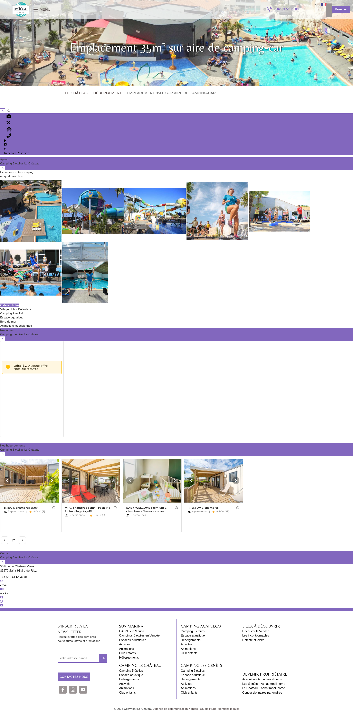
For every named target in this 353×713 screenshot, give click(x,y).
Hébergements (129, 657)
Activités (125, 644)
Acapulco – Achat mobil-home (262, 679)
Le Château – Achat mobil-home (263, 688)
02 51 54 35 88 (288, 9)
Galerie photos (9, 305)
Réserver (341, 9)
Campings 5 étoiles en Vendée (139, 635)
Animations (126, 648)
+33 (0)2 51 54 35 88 (14, 576)
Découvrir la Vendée (255, 631)
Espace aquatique (131, 675)
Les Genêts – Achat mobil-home (263, 683)
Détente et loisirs (253, 640)
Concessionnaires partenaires (262, 692)
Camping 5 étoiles (131, 670)
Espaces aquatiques (132, 640)
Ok (103, 658)
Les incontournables (255, 635)
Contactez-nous (74, 676)
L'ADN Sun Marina (131, 631)
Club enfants (127, 653)
